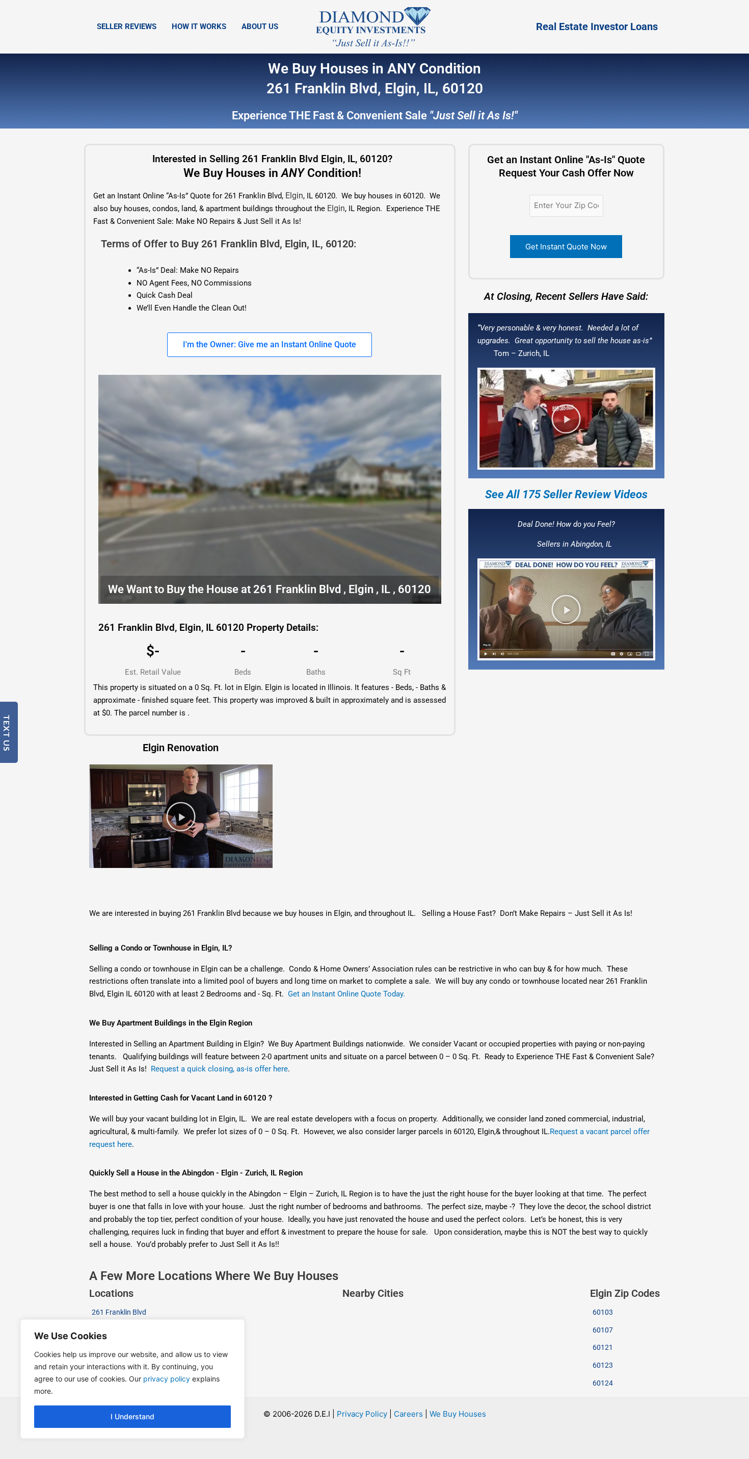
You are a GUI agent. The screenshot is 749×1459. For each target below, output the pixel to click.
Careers (408, 1414)
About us (260, 26)
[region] (132, 1379)
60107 (603, 1330)
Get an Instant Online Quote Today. (346, 994)
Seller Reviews (126, 26)
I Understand (132, 1416)
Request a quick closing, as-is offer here (219, 1068)
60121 (603, 1347)
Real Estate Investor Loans (597, 26)
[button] (566, 418)
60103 (603, 1312)
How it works (199, 26)
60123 (603, 1365)
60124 (603, 1383)
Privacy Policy (362, 1414)
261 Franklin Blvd (119, 1312)
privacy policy (166, 1378)
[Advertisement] (346, 881)
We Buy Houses (458, 1414)
